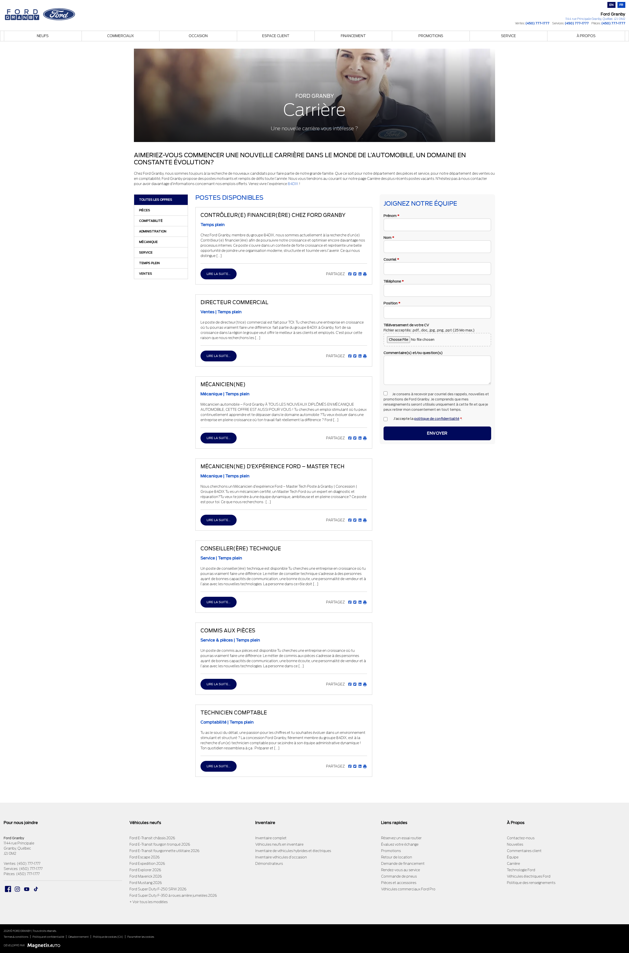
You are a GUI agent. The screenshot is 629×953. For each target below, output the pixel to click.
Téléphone (394, 281)
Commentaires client (524, 851)
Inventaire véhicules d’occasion (281, 857)
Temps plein (149, 263)
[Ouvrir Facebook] (8, 889)
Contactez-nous (520, 838)
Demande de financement (403, 864)
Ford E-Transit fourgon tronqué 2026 (159, 844)
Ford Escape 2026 (144, 857)
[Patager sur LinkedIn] (359, 274)
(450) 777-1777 (537, 23)
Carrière (513, 864)
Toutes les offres (155, 199)
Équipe (512, 857)
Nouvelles (515, 844)
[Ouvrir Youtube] (27, 889)
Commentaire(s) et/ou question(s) (413, 353)
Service (508, 36)
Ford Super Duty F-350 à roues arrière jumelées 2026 (173, 895)
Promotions (430, 36)
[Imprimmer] (364, 274)
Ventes (145, 273)
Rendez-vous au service (400, 870)
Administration (152, 231)
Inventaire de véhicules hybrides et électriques (293, 851)
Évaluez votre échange (399, 844)
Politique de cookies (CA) (108, 936)
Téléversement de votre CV (429, 327)
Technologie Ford (521, 870)
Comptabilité (151, 221)
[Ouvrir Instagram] (17, 889)
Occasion (198, 36)
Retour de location (396, 857)
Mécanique (148, 242)
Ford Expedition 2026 (147, 864)
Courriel (391, 259)
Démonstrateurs (269, 864)
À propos (586, 36)
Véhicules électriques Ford (528, 876)
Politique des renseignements (531, 883)
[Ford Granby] (40, 13)
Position (392, 303)
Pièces (144, 210)
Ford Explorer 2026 (145, 870)
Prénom (392, 215)
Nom (389, 237)
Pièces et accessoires (398, 883)
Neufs (43, 36)
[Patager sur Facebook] (350, 274)
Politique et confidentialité (48, 936)
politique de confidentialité (436, 418)
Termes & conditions (16, 936)
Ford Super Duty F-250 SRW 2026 (157, 889)
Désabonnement (78, 936)
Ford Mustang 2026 (145, 883)
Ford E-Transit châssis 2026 (152, 838)
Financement (353, 36)
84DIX (293, 184)
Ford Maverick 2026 (145, 876)
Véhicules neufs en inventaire (279, 844)
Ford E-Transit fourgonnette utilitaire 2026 (164, 851)
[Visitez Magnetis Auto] (45, 945)
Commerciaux (120, 36)
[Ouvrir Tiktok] (36, 889)
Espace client (275, 36)
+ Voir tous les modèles (148, 902)
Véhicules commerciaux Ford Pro (408, 889)
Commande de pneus (399, 876)
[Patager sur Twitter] (354, 274)
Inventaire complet (270, 838)
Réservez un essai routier (401, 838)
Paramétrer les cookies (140, 936)
